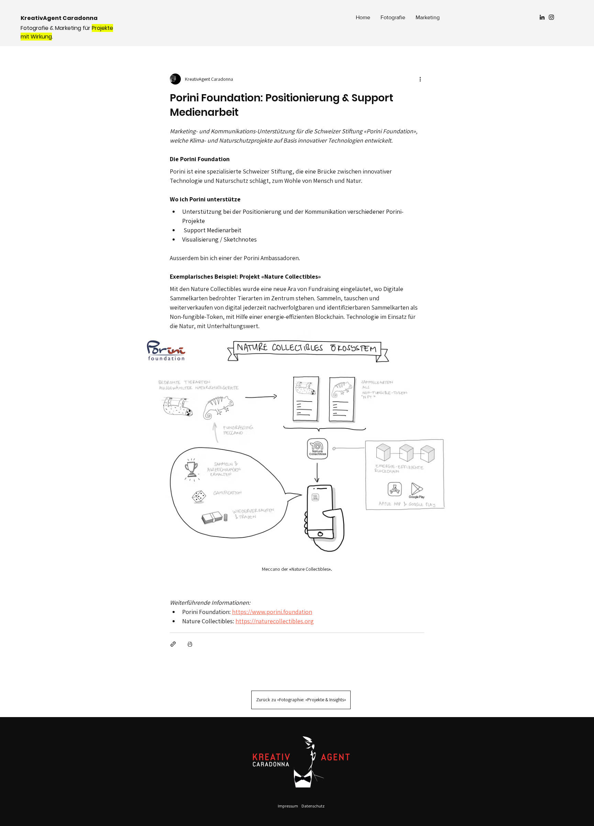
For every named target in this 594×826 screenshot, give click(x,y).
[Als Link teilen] (173, 644)
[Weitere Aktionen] (420, 79)
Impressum (288, 805)
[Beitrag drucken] (190, 644)
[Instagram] (551, 17)
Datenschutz (312, 805)
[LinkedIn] (542, 17)
